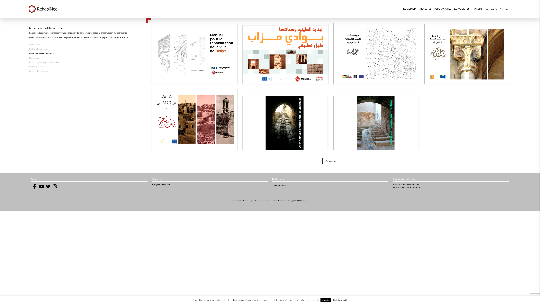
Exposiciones (461, 8)
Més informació (339, 300)
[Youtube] (41, 186)
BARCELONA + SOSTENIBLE (406, 187)
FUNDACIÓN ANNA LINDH (406, 184)
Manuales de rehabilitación (41, 53)
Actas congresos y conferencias (44, 62)
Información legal (237, 201)
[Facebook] (34, 186)
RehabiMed (409, 8)
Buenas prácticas (37, 66)
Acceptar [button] (326, 300)
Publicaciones (442, 8)
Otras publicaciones (38, 71)
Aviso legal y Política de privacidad (257, 201)
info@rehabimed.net (161, 184)
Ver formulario (280, 185)
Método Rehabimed (38, 49)
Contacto (491, 8)
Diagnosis (34, 58)
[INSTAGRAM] (54, 186)
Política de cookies (279, 201)
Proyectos (425, 8)
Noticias (477, 8)
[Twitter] (48, 186)
